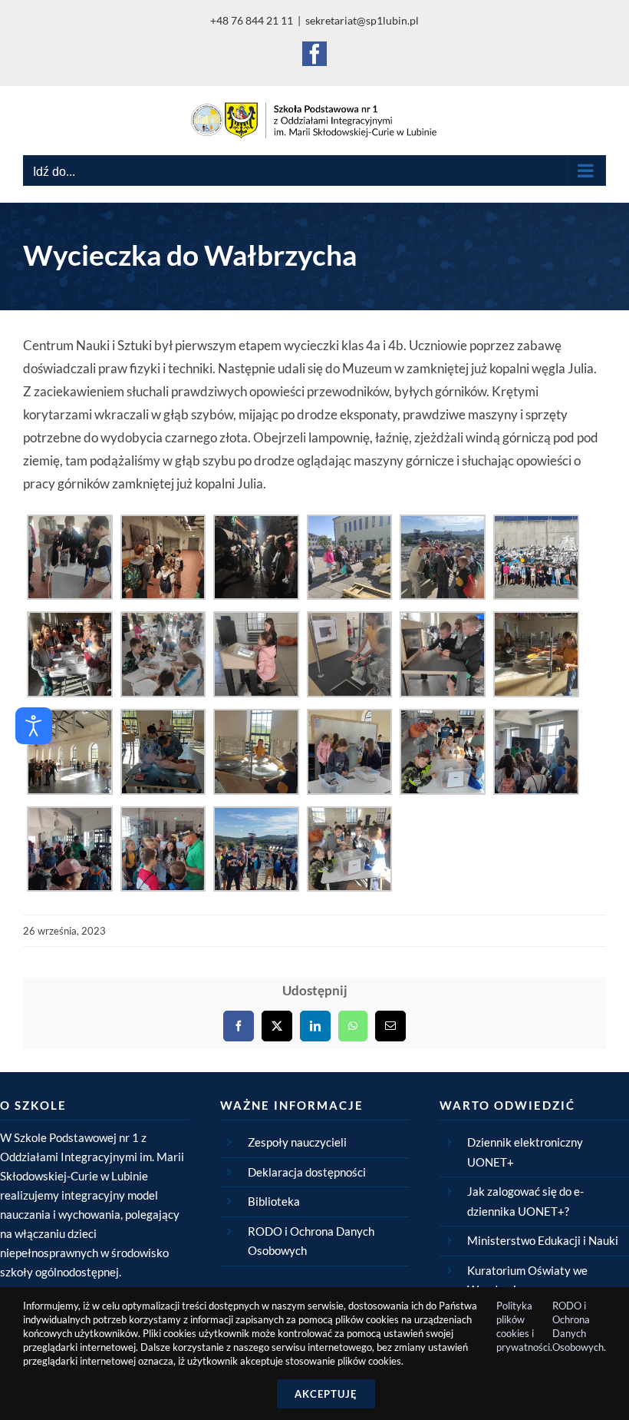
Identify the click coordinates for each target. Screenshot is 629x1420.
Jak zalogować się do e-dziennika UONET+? (525, 1201)
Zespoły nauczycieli (297, 1142)
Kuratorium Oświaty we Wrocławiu (527, 1280)
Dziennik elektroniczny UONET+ (525, 1152)
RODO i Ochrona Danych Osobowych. (579, 1326)
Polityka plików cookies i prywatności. (524, 1326)
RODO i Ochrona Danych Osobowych (311, 1241)
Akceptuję (326, 1394)
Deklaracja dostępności (307, 1172)
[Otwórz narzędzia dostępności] (33, 725)
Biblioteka (274, 1201)
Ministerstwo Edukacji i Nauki (542, 1240)
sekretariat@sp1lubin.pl (362, 20)
